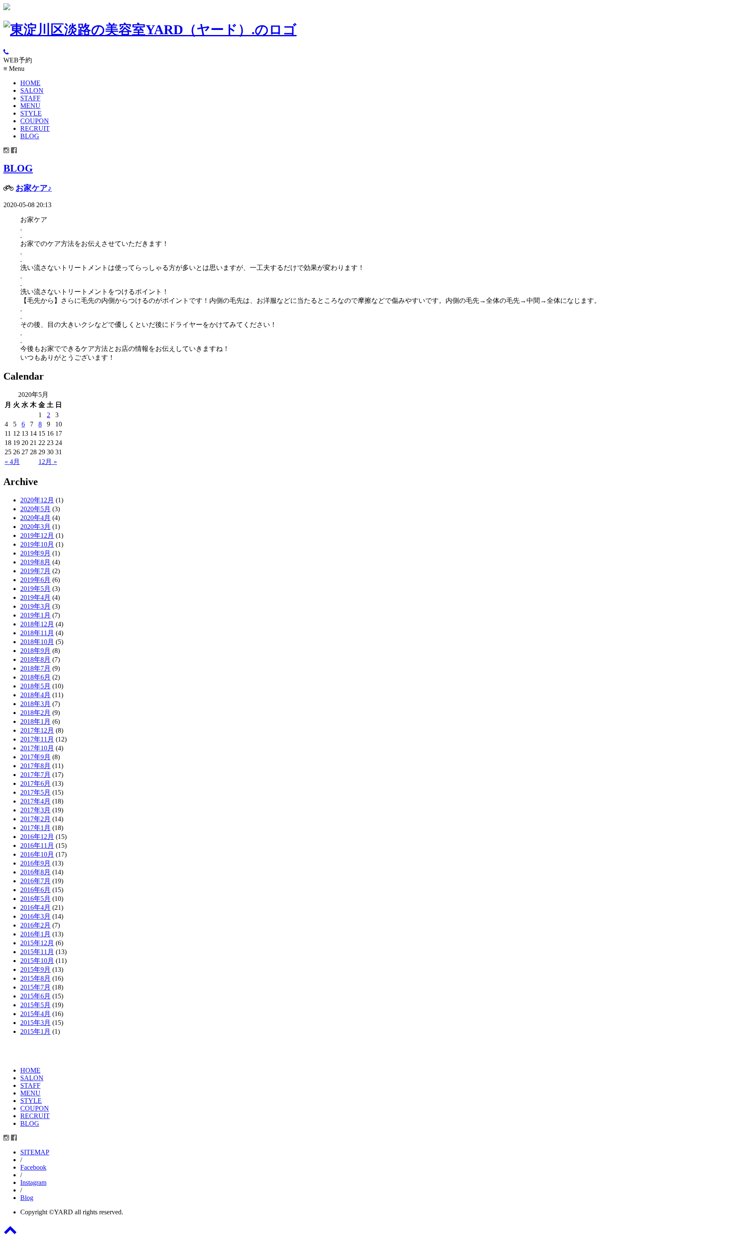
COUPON (34, 120)
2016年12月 (37, 836)
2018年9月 (35, 650)
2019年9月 (35, 553)
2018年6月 (35, 677)
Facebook (33, 1167)
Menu (13, 68)
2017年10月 (37, 748)
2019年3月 (35, 606)
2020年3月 (35, 526)
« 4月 (12, 461)
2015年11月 (37, 951)
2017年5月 (35, 792)
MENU (30, 105)
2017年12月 (37, 730)
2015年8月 (35, 978)
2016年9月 (35, 863)
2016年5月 (35, 898)
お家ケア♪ (34, 187)
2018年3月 (35, 703)
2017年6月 (35, 783)
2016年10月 (37, 854)
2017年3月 (35, 810)
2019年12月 (37, 535)
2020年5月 (35, 508)
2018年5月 (35, 686)
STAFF (30, 98)
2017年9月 (35, 756)
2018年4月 (35, 694)
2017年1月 (35, 827)
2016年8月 (35, 872)
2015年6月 (35, 996)
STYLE (31, 113)
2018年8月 (35, 659)
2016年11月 (37, 845)
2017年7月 (35, 774)
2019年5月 (35, 588)
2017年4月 (35, 801)
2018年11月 (37, 632)
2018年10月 (37, 641)
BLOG (29, 136)
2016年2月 (35, 925)
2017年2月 (35, 818)
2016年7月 (35, 880)
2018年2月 (35, 712)
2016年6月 (35, 889)
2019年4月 (35, 597)
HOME (30, 82)
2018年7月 (35, 668)
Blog (26, 1197)
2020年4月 (35, 517)
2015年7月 (35, 987)
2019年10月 (37, 544)
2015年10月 (37, 960)
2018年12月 (37, 624)
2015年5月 (35, 1004)
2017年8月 (35, 765)
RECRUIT (35, 128)
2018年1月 (35, 721)
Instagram (33, 1182)
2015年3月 (35, 1022)
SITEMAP (34, 1152)
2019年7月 (35, 570)
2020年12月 (37, 500)
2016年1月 (35, 934)
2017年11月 (37, 739)
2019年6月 (35, 579)
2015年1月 (35, 1031)
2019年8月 (35, 562)
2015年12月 (37, 942)
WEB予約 (17, 60)
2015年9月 (35, 969)
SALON (31, 90)
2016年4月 (35, 907)
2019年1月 (35, 615)
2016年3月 (35, 916)
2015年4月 (35, 1013)
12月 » (47, 461)
